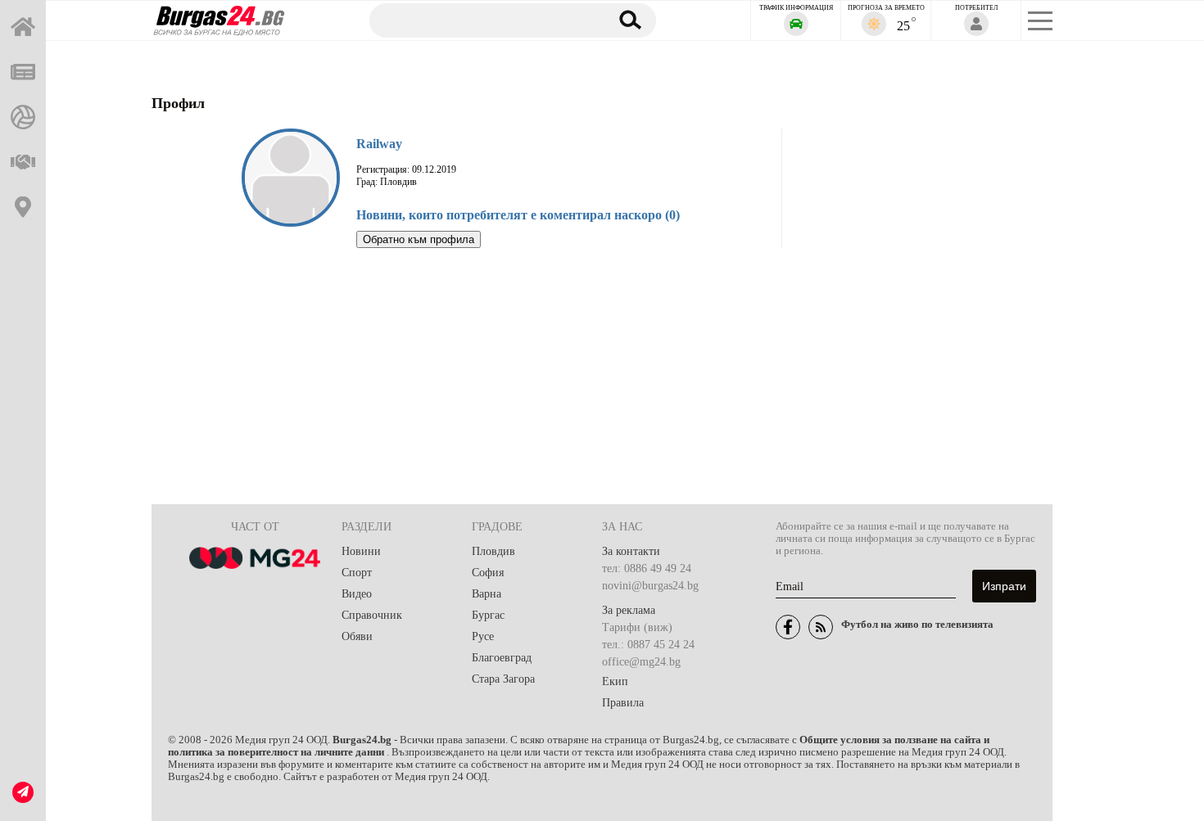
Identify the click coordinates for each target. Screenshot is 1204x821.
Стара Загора (503, 679)
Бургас (488, 615)
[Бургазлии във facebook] (788, 627)
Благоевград (502, 658)
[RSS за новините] (820, 627)
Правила (623, 703)
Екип (615, 681)
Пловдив (493, 551)
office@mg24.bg (641, 662)
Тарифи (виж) (637, 627)
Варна (486, 594)
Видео (357, 594)
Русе (483, 636)
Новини (361, 551)
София (488, 572)
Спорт (357, 572)
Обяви (357, 636)
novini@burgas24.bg (650, 586)
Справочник (372, 615)
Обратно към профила (418, 239)
